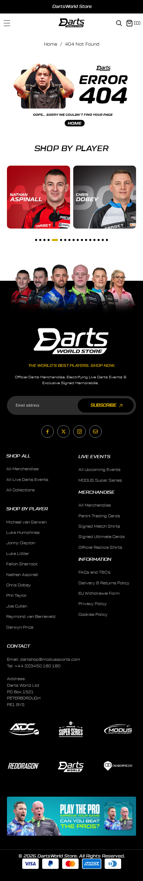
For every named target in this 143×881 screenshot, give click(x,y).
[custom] (47, 431)
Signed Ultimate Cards (101, 537)
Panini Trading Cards (99, 516)
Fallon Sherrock (22, 564)
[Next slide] (131, 6)
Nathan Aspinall (22, 575)
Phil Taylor (16, 595)
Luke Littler (17, 554)
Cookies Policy (93, 614)
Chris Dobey (18, 585)
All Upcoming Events (99, 470)
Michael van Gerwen (26, 522)
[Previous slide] (13, 6)
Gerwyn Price (19, 627)
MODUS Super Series (100, 480)
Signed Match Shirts (99, 526)
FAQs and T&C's (94, 572)
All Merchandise (22, 469)
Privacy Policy (92, 604)
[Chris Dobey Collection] (104, 197)
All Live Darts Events (27, 480)
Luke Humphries (23, 533)
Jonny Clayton (20, 543)
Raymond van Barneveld (31, 617)
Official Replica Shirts (100, 547)
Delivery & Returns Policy (103, 583)
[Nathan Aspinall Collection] (38, 197)
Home (50, 44)
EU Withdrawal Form (99, 593)
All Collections (20, 490)
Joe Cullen (16, 606)
